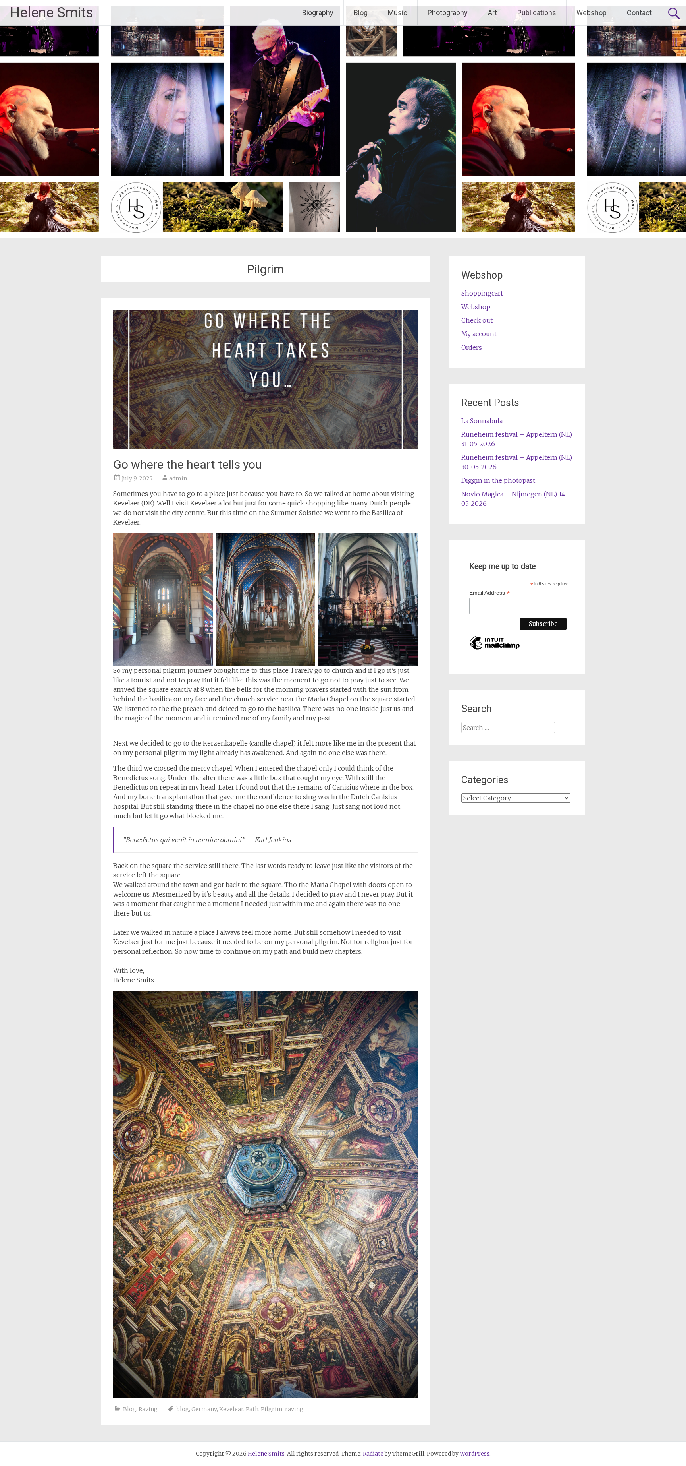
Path (252, 1409)
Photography (448, 12)
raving (294, 1409)
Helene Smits (51, 12)
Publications (536, 12)
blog (183, 1409)
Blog (361, 12)
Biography (317, 12)
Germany (204, 1409)
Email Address (489, 592)
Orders (471, 347)
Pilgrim (272, 1409)
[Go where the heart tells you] (265, 447)
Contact (639, 12)
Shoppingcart (482, 293)
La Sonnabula (482, 421)
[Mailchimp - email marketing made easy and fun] (494, 650)
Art (492, 12)
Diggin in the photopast (498, 480)
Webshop (591, 12)
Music (397, 12)
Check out (477, 320)
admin (178, 478)
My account (479, 334)
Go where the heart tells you (187, 464)
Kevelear (231, 1409)
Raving (148, 1409)
